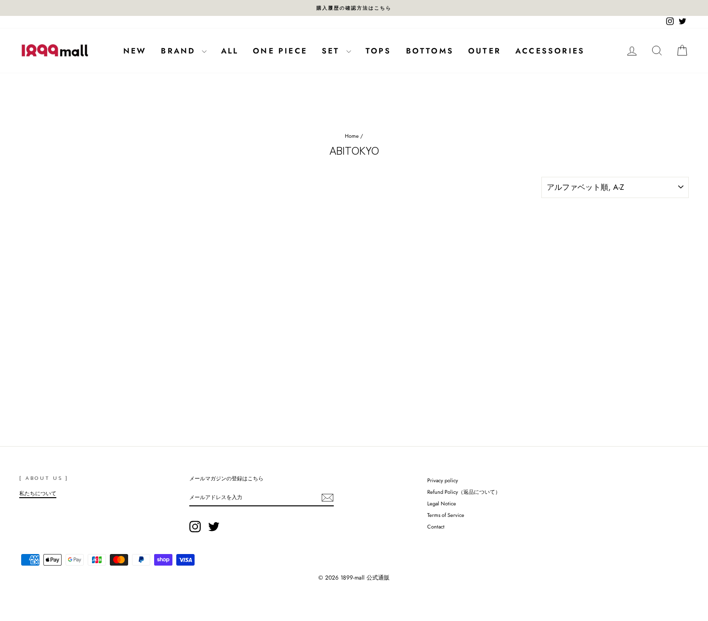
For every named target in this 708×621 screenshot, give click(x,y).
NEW (135, 50)
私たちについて (37, 493)
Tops (379, 50)
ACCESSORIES (550, 50)
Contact (436, 526)
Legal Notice (441, 503)
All (230, 50)
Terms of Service (445, 515)
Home (352, 136)
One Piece (280, 50)
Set (333, 50)
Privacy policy (442, 480)
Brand (180, 50)
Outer (484, 50)
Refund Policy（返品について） (463, 492)
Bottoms (430, 50)
